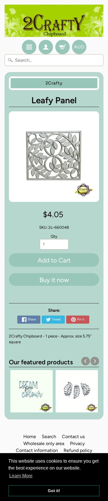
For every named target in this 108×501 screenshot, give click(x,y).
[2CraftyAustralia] (54, 21)
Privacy (77, 443)
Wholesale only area (43, 443)
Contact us (73, 436)
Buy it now (54, 280)
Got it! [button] (54, 490)
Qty (54, 236)
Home (29, 436)
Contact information (37, 450)
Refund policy (78, 450)
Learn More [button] (21, 475)
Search (49, 436)
